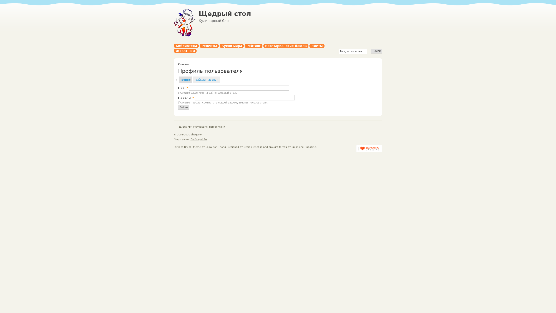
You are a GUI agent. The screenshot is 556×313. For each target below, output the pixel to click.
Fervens (178, 147)
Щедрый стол (225, 13)
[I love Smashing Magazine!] (369, 151)
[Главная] (184, 35)
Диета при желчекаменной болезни (202, 126)
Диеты (317, 46)
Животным (185, 51)
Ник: (183, 88)
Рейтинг (254, 46)
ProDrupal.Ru (198, 139)
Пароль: (186, 97)
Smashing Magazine (304, 147)
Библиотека (186, 46)
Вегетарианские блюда (286, 46)
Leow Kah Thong (216, 147)
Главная (183, 64)
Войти (185, 79)
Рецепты (209, 46)
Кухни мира (232, 46)
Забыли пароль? (206, 79)
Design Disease (253, 147)
